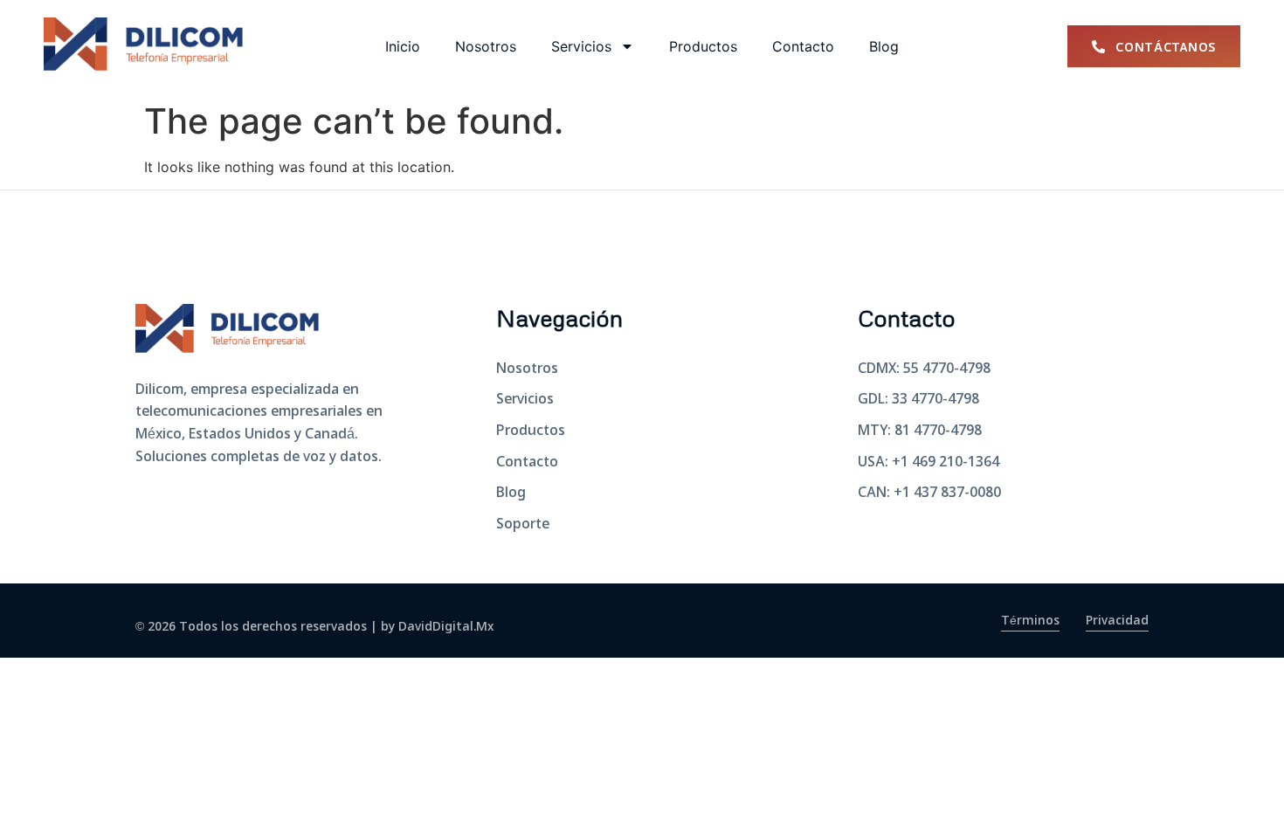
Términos (1030, 621)
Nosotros (485, 46)
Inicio (402, 46)
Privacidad (1117, 621)
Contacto (803, 46)
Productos (703, 46)
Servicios (581, 46)
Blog (884, 46)
